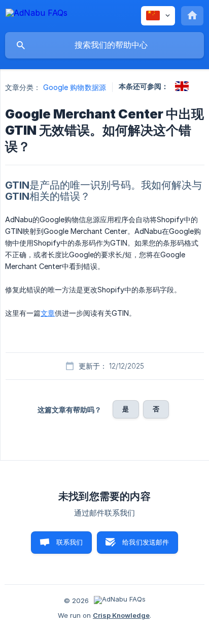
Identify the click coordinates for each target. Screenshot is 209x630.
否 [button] (156, 409)
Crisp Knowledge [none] (121, 615)
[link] (182, 86)
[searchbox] (104, 45)
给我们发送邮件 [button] (145, 542)
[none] (36, 14)
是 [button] (125, 409)
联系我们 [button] (69, 542)
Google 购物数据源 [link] (74, 87)
